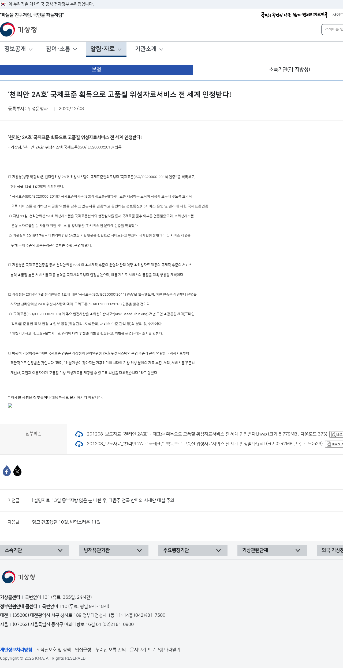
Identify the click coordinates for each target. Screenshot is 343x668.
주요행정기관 (176, 550)
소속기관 (13, 550)
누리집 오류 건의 (110, 649)
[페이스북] (7, 470)
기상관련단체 (255, 550)
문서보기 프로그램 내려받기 (155, 649)
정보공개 (15, 49)
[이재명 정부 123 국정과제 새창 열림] (294, 15)
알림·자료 (103, 49)
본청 (96, 69)
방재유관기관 (97, 550)
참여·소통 (58, 49)
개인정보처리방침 (16, 649)
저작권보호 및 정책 (53, 649)
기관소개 (145, 49)
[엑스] (17, 470)
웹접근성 (83, 649)
